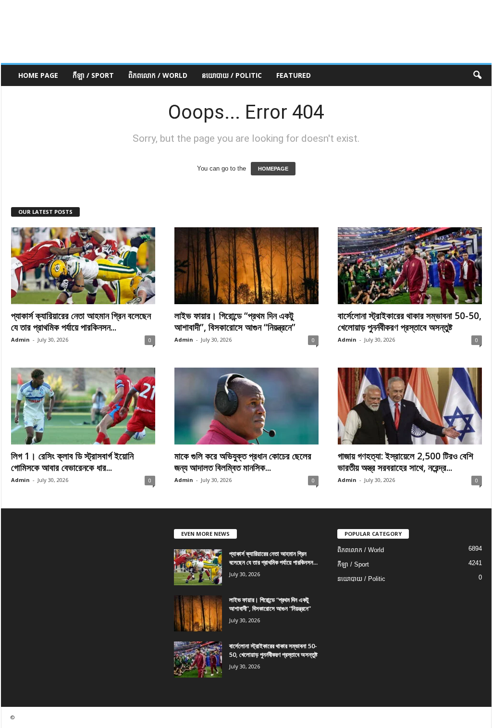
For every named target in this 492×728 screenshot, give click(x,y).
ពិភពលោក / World (157, 75)
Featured (293, 75)
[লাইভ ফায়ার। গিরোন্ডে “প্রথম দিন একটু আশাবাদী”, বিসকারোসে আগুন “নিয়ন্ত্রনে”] (246, 265)
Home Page (38, 75)
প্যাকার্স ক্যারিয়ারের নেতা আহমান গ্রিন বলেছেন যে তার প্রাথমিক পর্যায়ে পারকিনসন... (81, 321)
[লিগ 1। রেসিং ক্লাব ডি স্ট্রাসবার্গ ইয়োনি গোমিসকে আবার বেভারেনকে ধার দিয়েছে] (83, 406)
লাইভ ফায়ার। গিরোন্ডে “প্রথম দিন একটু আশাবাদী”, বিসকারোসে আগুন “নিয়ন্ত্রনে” (234, 321)
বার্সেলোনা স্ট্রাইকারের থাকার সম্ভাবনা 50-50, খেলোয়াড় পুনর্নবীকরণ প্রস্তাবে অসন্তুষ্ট (409, 321)
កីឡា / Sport (93, 75)
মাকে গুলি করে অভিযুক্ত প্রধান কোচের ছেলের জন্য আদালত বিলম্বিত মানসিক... (242, 462)
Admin (20, 339)
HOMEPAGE (273, 169)
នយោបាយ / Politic (232, 75)
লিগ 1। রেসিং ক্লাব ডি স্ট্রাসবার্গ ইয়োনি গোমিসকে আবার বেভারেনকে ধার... (72, 462)
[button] (477, 75)
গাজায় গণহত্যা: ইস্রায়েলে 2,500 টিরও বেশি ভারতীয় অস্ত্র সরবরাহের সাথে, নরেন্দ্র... (405, 462)
